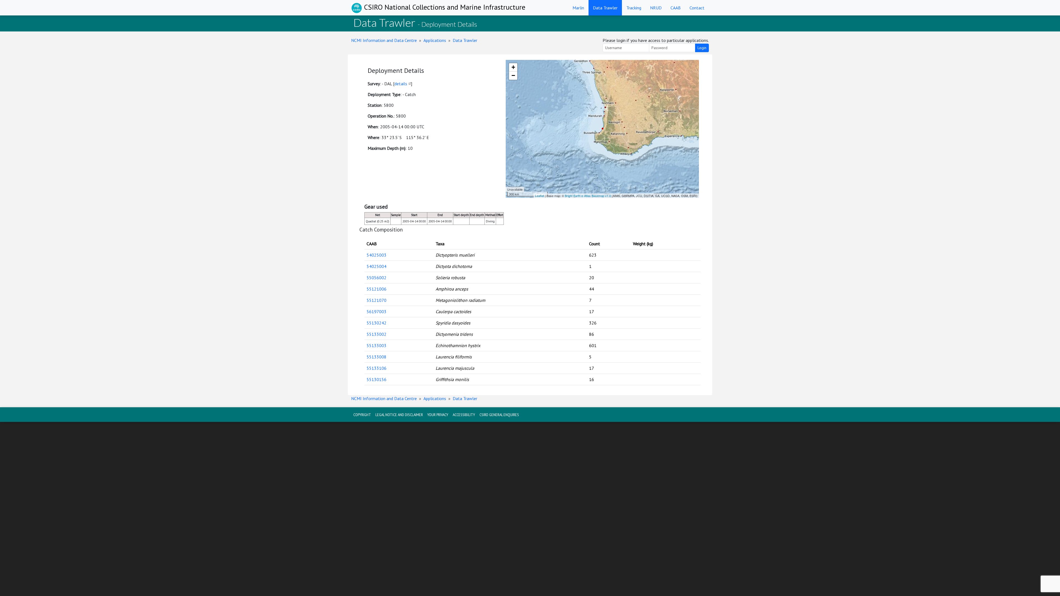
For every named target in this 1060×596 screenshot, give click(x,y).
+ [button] (513, 67)
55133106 (376, 368)
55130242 (376, 323)
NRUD (656, 7)
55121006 (376, 289)
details (400, 83)
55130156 (376, 379)
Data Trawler (605, 7)
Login (702, 47)
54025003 (376, 255)
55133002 (376, 334)
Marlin (578, 7)
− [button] (513, 75)
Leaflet (539, 195)
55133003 (376, 345)
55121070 (376, 300)
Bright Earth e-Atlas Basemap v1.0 (588, 195)
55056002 (376, 277)
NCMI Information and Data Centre (384, 40)
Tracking (633, 7)
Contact (697, 7)
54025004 (376, 266)
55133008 (376, 357)
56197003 (376, 311)
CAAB (676, 7)
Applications (434, 40)
